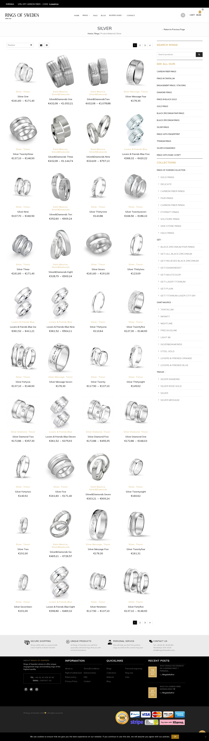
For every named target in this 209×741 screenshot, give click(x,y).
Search (199, 54)
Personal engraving (133, 668)
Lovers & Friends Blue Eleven (60, 436)
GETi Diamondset (171, 267)
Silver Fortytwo (23, 491)
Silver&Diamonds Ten (60, 214)
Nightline (167, 323)
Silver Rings (163, 127)
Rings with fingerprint (168, 134)
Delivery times (90, 673)
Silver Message (132, 91)
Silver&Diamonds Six (61, 551)
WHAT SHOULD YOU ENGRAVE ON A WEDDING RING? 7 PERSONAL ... (172, 668)
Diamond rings (164, 92)
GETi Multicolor (171, 274)
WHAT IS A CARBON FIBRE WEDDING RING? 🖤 (170, 687)
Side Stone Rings (171, 226)
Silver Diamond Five (98, 436)
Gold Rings (162, 106)
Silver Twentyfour (136, 549)
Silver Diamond (19, 432)
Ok (175, 736)
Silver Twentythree (23, 154)
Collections (111, 673)
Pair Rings (167, 198)
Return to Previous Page (174, 29)
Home (76, 15)
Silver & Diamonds (166, 148)
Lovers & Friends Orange (176, 358)
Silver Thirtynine (98, 211)
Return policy (70, 677)
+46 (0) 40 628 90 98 (44, 677)
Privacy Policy (71, 681)
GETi (159, 240)
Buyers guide (115, 15)
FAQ (85, 677)
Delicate (166, 184)
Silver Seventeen (23, 606)
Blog (103, 15)
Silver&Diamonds (61, 94)
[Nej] (205, 736)
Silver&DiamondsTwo (98, 99)
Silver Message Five (98, 549)
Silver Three (23, 269)
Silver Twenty (98, 381)
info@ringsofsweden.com (164, 650)
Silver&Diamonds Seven (98, 494)
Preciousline (169, 330)
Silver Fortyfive (136, 606)
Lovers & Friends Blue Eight (60, 606)
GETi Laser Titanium (173, 281)
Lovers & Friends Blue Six (23, 326)
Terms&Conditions (91, 668)
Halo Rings (167, 232)
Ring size (129, 673)
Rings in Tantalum (166, 78)
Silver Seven (98, 269)
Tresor (26, 91)
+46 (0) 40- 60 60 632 (165, 645)
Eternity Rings (170, 212)
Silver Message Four (135, 96)
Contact (131, 15)
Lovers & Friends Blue (135, 149)
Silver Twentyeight (136, 491)
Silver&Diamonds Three (60, 156)
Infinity (165, 316)
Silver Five (60, 491)
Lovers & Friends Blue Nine (61, 326)
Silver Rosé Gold (171, 386)
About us (69, 668)
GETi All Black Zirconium (176, 253)
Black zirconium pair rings (170, 113)
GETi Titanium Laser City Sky (178, 295)
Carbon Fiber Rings (166, 71)
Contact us (45, 680)
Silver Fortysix (23, 381)
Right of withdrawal (73, 673)
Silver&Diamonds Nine (98, 156)
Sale (95, 15)
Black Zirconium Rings (168, 120)
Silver (19, 91)
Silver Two (23, 549)
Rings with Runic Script (169, 155)
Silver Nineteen (98, 606)
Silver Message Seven (60, 381)
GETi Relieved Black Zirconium (180, 260)
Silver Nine (23, 211)
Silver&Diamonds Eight (61, 272)
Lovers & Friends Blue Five (136, 154)
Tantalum (167, 309)
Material (110, 677)
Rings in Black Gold (167, 99)
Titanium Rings (164, 141)
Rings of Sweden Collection (171, 170)
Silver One (23, 96)
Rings (85, 15)
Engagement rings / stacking (171, 85)
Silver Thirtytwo (135, 269)
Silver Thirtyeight (136, 381)
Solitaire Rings (170, 219)
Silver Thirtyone (98, 326)
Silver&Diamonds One (60, 99)
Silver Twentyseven (135, 211)
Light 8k (166, 337)
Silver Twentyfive (136, 326)
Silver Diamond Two (23, 436)
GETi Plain (167, 288)
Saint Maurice (60, 91)
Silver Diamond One (135, 436)
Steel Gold (167, 351)
